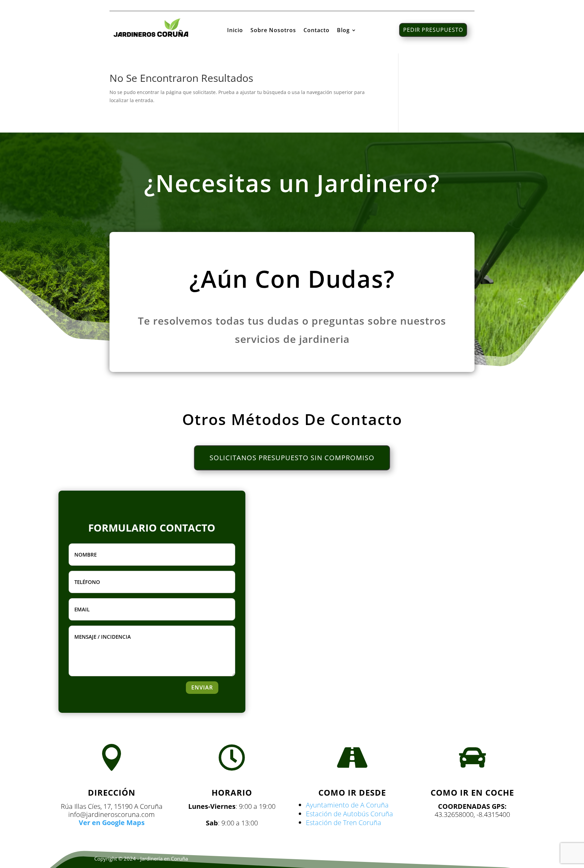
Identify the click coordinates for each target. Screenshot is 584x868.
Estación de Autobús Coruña (349, 813)
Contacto (316, 31)
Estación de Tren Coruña (343, 822)
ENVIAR (202, 687)
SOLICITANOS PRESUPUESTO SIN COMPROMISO (292, 457)
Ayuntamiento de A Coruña (347, 805)
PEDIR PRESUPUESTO (433, 29)
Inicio (235, 31)
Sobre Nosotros (273, 31)
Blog (343, 31)
